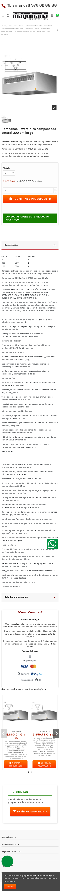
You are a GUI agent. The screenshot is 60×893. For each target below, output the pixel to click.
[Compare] (16, 728)
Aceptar (10, 886)
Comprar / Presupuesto (33, 198)
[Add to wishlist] (12, 728)
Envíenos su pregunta (32, 811)
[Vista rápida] (20, 728)
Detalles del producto (16, 597)
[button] (28, 772)
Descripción (11, 245)
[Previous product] (56, 30)
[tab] (30, 245)
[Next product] (57, 30)
